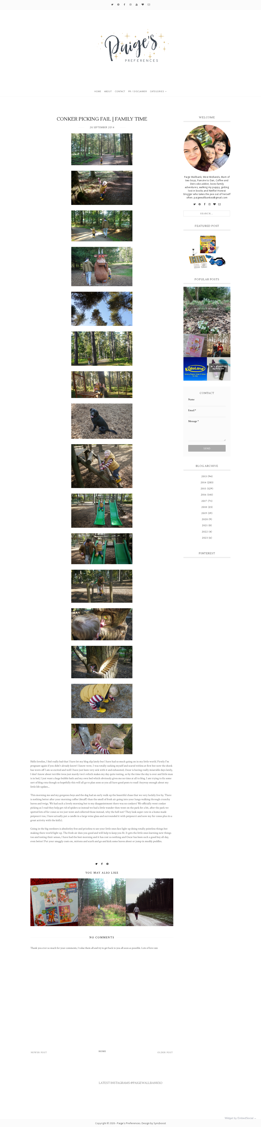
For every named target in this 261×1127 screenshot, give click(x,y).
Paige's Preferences (128, 1123)
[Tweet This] (96, 864)
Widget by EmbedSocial (239, 1118)
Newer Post (39, 1052)
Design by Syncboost (154, 1123)
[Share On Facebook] (102, 864)
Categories (157, 91)
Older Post (165, 1052)
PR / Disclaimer (137, 91)
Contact (120, 91)
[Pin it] (107, 864)
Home (97, 91)
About (108, 91)
